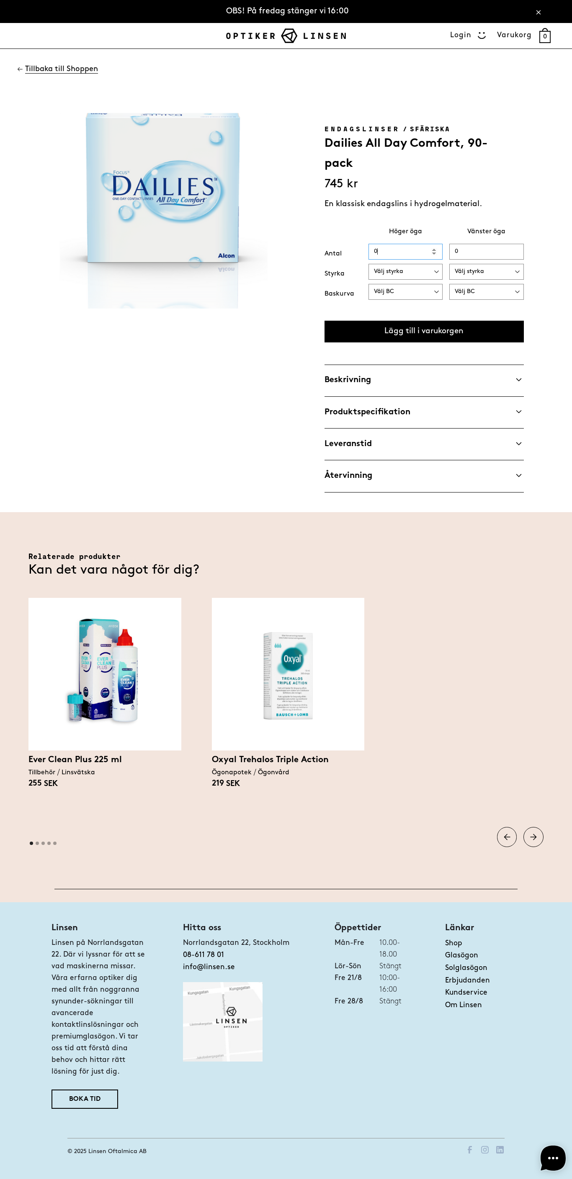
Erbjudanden (467, 980)
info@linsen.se (209, 967)
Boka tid (84, 1099)
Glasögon (461, 955)
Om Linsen (463, 1005)
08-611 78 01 (203, 955)
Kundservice (466, 992)
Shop (453, 943)
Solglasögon (466, 968)
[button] (507, 837)
